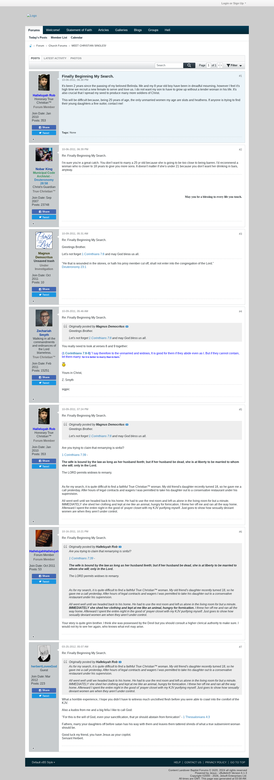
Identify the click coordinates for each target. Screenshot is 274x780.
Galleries (121, 30)
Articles (103, 30)
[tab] (35, 58)
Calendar (77, 37)
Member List (59, 37)
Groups (153, 30)
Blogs (138, 30)
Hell (167, 30)
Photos (75, 58)
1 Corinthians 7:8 (93, 254)
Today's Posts (38, 37)
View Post (127, 326)
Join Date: (38, 113)
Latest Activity (55, 58)
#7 (240, 646)
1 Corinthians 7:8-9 (76, 353)
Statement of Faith (79, 30)
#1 (240, 75)
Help (177, 762)
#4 (240, 311)
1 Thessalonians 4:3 (196, 717)
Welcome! (53, 30)
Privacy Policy (215, 762)
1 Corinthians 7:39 (74, 454)
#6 (240, 531)
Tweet (45, 133)
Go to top (237, 762)
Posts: (36, 120)
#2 (240, 149)
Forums (34, 30)
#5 (240, 409)
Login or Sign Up (232, 3)
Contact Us (193, 762)
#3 (240, 233)
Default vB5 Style (43, 762)
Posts (35, 58)
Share (46, 127)
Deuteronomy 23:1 (74, 266)
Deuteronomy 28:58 (44, 181)
